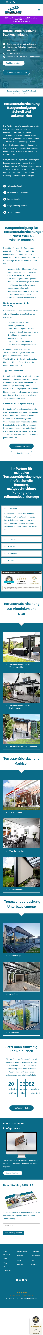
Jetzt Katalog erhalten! (13, 1233)
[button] (21, 508)
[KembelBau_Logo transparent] (13, 6)
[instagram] (7, 2)
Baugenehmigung (13, 91)
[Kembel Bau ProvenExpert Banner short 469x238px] (21, 572)
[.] (16, 1279)
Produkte (31, 91)
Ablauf (24, 91)
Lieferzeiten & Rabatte (21, 94)
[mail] (10, 2)
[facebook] (3, 2)
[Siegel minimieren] (41, 1319)
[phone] (14, 2)
